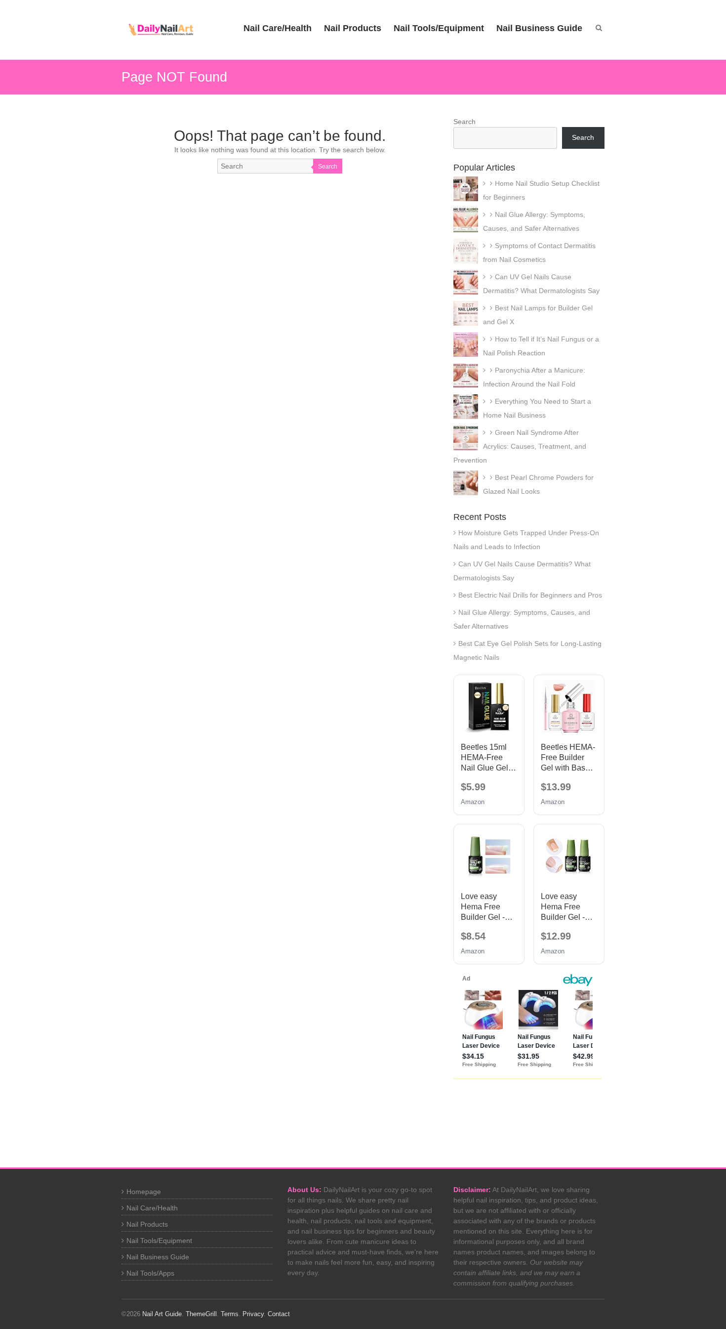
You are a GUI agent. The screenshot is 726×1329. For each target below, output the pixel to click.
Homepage (143, 1192)
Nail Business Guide (539, 28)
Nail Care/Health (277, 28)
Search (327, 166)
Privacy (253, 1314)
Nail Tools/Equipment (439, 28)
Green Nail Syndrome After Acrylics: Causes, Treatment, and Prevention (519, 446)
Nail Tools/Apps (150, 1273)
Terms (230, 1314)
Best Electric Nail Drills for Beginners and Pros (530, 595)
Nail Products (352, 28)
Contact (279, 1314)
